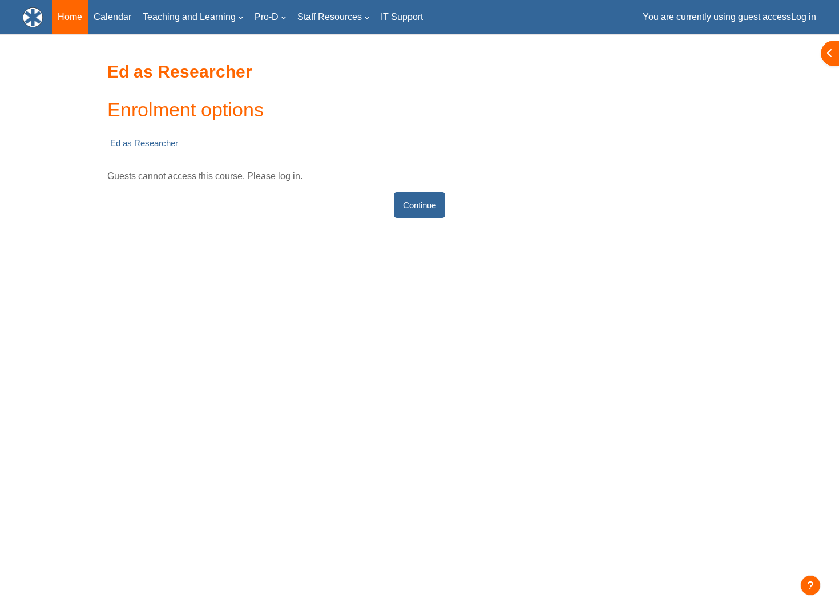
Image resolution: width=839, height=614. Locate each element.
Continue (419, 205)
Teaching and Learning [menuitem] (189, 17)
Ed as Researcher (144, 143)
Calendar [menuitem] (112, 17)
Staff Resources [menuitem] (329, 17)
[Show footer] (810, 585)
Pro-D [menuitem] (267, 17)
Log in (803, 17)
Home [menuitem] (70, 17)
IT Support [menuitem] (402, 17)
